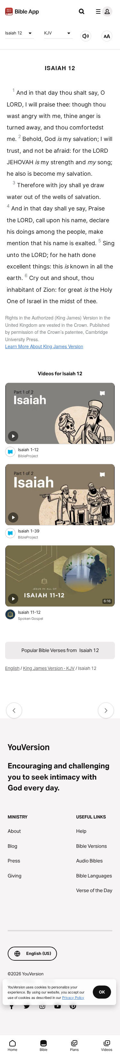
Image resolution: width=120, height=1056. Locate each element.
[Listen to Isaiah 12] (85, 36)
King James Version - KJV (49, 668)
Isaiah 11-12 (34, 612)
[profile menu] (103, 11)
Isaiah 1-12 (34, 449)
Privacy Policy (73, 997)
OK (102, 991)
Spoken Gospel (30, 618)
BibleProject (28, 456)
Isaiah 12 (13, 32)
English (12, 668)
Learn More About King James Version (44, 346)
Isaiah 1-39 (34, 530)
